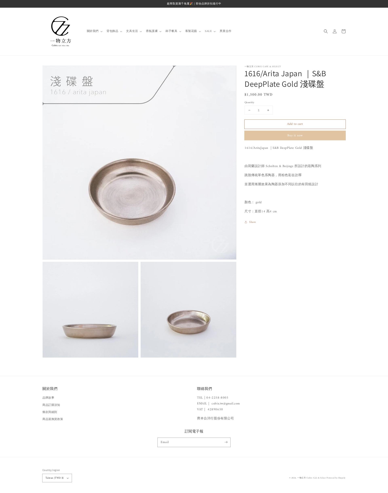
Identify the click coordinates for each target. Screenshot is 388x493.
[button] (325, 31)
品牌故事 (48, 397)
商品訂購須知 (51, 405)
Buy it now (295, 135)
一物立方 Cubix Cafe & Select (311, 478)
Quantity (249, 103)
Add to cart (295, 124)
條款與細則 (49, 412)
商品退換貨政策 (52, 419)
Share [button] (252, 222)
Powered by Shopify (336, 478)
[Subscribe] (225, 442)
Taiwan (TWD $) (54, 478)
